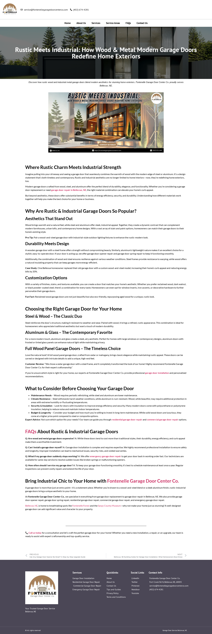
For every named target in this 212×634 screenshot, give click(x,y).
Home (67, 23)
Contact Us (142, 23)
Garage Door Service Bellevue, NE (175, 630)
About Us (81, 23)
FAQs (128, 23)
